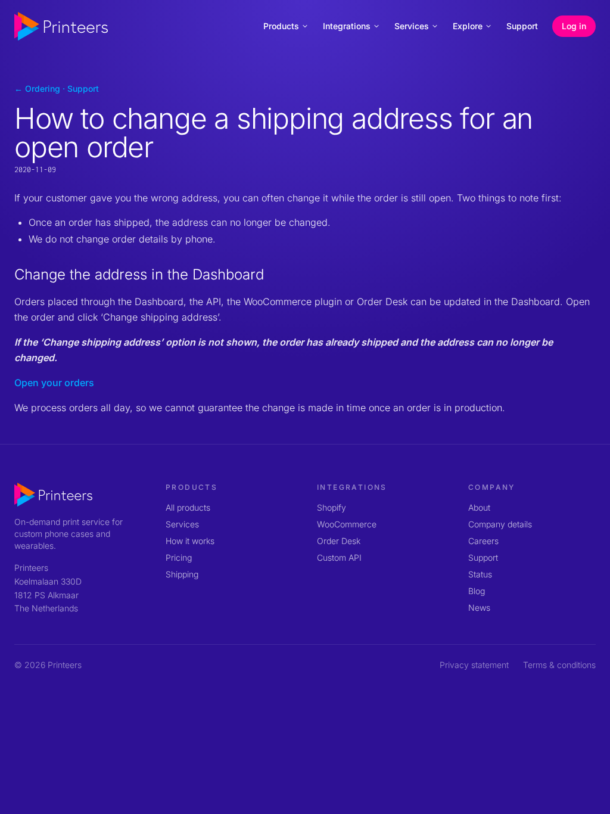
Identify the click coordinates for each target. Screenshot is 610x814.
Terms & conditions (559, 665)
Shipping (182, 574)
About (479, 507)
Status (480, 574)
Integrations (347, 26)
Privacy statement (474, 665)
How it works (190, 541)
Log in (574, 26)
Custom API (339, 557)
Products (281, 26)
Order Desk (338, 541)
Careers (483, 541)
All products (188, 507)
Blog (476, 591)
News (479, 607)
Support (522, 26)
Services (411, 26)
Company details (500, 524)
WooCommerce (346, 524)
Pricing (179, 557)
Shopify (331, 507)
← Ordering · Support (56, 88)
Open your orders (54, 383)
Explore (468, 26)
